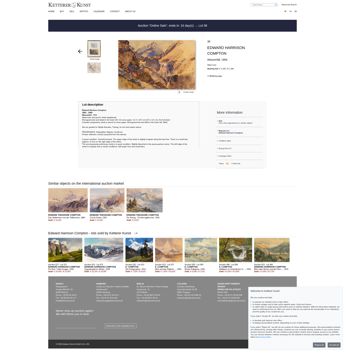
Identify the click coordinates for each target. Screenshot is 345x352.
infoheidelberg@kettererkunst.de (231, 301)
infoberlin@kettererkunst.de (148, 301)
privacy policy (265, 337)
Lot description (92, 104)
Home (51, 11)
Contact (115, 11)
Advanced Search (289, 5)
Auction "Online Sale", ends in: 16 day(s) (166, 25)
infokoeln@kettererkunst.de (189, 298)
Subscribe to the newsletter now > (120, 326)
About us (130, 11)
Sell (71, 11)
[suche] (276, 5)
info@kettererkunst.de (65, 301)
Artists (84, 11)
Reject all (319, 345)
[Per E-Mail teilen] (226, 164)
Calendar (99, 11)
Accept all (334, 345)
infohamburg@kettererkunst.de (109, 301)
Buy (62, 11)
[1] (80, 51)
